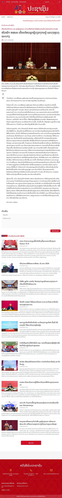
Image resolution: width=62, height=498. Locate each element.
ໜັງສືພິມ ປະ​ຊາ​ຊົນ (6, 490)
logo (31, 9)
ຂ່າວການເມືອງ (14, 2)
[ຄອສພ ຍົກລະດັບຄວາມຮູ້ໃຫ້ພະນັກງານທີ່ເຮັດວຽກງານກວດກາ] (10, 386)
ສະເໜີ (3, 17)
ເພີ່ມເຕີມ (31, 443)
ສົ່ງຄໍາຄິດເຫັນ (55, 231)
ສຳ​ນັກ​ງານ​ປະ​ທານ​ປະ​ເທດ (22, 486)
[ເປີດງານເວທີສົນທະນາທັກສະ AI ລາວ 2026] (10, 267)
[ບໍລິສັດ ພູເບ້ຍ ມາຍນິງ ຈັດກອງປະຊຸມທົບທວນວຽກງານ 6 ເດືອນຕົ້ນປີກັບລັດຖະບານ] (10, 285)
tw (3, 97)
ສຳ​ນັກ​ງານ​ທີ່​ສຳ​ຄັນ (22, 483)
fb (3, 94)
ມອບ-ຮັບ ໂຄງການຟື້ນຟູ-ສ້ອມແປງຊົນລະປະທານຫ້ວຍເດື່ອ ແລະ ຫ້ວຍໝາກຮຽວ (39, 404)
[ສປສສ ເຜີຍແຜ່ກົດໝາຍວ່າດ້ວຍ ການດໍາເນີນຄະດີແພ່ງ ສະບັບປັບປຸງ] (10, 365)
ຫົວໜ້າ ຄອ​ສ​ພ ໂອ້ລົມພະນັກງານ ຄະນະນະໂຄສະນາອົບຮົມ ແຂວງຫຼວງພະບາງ (39, 303)
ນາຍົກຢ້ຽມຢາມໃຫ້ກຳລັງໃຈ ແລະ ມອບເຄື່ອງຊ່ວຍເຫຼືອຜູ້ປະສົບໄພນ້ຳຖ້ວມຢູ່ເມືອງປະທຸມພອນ (40, 344)
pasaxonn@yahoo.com (53, 474)
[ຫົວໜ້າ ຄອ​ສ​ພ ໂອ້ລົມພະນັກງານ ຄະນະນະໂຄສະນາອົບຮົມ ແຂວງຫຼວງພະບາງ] (10, 306)
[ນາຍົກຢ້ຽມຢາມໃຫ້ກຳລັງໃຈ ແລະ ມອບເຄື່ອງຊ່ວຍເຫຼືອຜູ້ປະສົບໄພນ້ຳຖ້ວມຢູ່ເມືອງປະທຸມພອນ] (10, 347)
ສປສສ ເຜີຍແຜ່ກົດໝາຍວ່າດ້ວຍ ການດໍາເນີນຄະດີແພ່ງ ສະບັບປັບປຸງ (40, 363)
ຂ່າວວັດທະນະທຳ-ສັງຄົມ (8, 25)
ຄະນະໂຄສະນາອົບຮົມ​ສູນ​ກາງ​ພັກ (8, 486)
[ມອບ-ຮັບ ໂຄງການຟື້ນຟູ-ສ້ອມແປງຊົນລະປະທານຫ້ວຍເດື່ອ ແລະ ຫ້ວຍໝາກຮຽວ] (10, 406)
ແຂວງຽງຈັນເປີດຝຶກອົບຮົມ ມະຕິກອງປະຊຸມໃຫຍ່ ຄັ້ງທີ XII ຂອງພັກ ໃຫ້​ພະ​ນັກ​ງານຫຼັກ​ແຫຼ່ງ (39, 323)
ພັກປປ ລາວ (10, 17)
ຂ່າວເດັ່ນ (8, 2)
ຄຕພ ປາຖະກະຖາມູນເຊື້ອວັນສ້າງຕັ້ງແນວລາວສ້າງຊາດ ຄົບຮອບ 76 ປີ (38, 242)
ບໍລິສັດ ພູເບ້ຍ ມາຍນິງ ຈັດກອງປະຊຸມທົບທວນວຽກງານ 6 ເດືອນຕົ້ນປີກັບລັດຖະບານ (38, 282)
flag (2, 1)
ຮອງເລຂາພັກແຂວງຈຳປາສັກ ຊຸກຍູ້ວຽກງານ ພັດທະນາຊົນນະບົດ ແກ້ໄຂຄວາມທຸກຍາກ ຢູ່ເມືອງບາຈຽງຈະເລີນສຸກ (38, 422)
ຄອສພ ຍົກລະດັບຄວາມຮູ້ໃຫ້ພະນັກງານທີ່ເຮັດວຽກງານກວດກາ (39, 383)
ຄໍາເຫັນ (5, 211)
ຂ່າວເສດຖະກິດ (22, 2)
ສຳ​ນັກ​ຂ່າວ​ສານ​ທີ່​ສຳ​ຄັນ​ (8, 483)
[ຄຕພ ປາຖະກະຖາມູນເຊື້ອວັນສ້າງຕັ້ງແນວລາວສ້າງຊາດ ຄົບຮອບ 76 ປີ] (10, 245)
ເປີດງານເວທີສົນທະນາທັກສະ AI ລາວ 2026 (34, 263)
